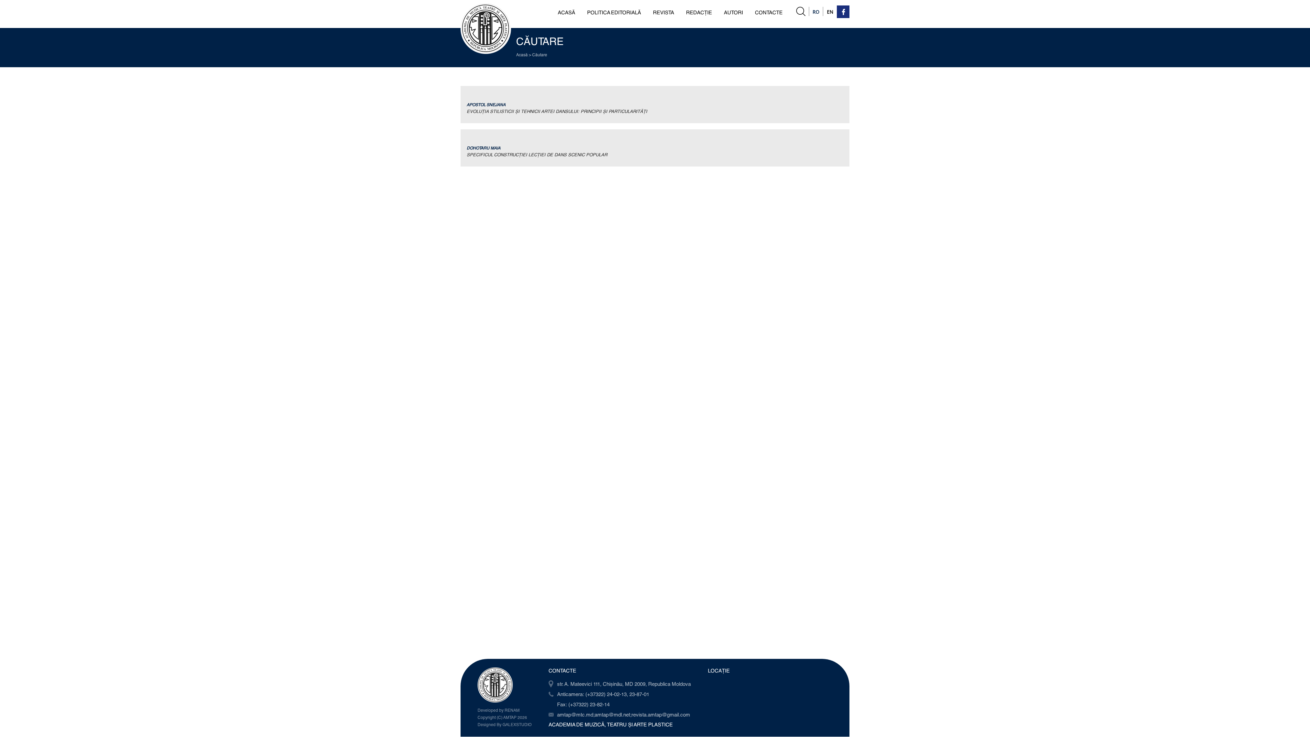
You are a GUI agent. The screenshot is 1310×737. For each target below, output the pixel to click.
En (830, 12)
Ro (816, 12)
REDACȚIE (699, 12)
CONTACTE (769, 12)
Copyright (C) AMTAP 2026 (502, 717)
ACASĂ (566, 12)
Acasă (522, 54)
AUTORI (733, 12)
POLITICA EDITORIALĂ (614, 12)
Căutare (539, 54)
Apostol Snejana (486, 104)
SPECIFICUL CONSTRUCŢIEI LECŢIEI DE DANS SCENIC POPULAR (537, 154)
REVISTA (663, 12)
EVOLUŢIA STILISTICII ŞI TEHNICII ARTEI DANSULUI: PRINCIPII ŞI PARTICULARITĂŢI (557, 111)
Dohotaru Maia (483, 147)
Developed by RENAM (499, 710)
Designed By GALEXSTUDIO (505, 724)
